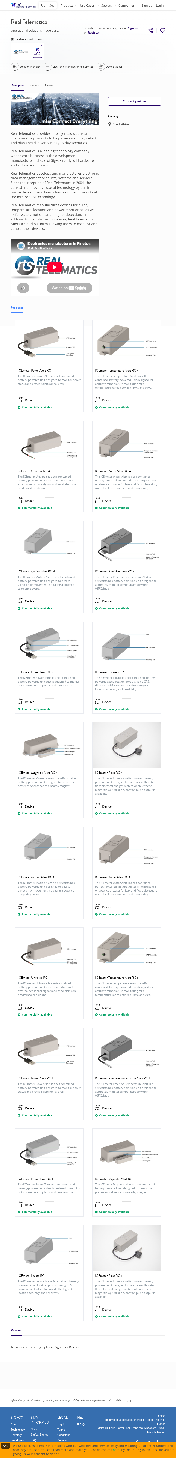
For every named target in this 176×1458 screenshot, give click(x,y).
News (34, 1429)
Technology (18, 1429)
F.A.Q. (81, 1424)
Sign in (133, 28)
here (116, 1450)
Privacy (62, 1440)
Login (160, 5)
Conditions (63, 1435)
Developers (18, 1440)
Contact (15, 1424)
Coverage (17, 1435)
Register (94, 32)
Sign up (147, 5)
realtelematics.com (29, 39)
